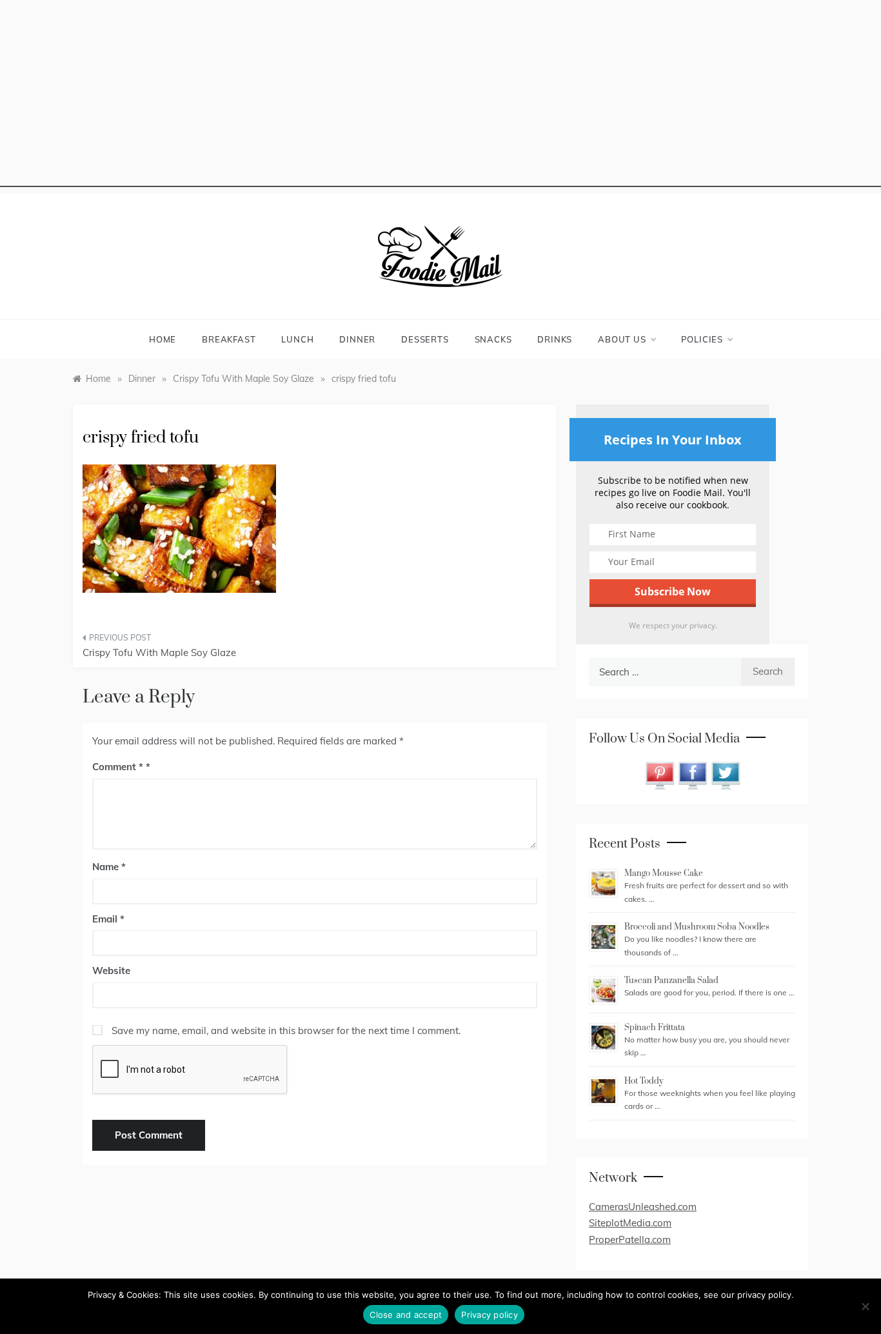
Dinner (357, 339)
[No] (864, 1306)
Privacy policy (489, 1314)
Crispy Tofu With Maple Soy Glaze (159, 652)
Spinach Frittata (654, 1027)
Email (108, 919)
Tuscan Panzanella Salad (671, 980)
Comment (117, 767)
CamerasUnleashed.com (643, 1206)
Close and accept (406, 1314)
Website (111, 970)
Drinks (554, 339)
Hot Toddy (643, 1081)
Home (162, 339)
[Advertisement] (440, 96)
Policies (702, 339)
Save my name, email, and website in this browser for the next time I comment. (286, 1030)
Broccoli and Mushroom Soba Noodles (696, 927)
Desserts (424, 339)
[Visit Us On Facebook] (692, 774)
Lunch (297, 339)
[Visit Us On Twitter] (725, 774)
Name (109, 867)
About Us (622, 339)
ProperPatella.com (630, 1239)
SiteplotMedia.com (630, 1223)
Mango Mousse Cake (663, 873)
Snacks (493, 339)
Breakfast (228, 339)
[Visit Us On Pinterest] (659, 774)
